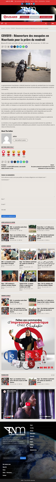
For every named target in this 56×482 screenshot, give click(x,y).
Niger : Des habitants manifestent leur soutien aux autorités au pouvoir (32, 237)
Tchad (31, 425)
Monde (31, 447)
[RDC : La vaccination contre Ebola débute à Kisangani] (9, 254)
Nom (3, 199)
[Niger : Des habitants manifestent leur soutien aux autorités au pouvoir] (28, 254)
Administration (33, 450)
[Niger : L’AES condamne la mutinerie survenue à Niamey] (9, 276)
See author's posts (20, 140)
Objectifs (27, 1)
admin (4, 43)
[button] (2, 23)
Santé (31, 439)
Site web (3, 209)
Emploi (31, 441)
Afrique (31, 431)
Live (53, 23)
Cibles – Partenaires (40, 1)
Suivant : (43, 166)
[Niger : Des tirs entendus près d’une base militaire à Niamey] (46, 276)
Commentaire (5, 180)
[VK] (29, 4)
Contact (48, 1)
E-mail (3, 204)
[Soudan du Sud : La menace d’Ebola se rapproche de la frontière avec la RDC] (28, 276)
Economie (32, 436)
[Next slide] (54, 375)
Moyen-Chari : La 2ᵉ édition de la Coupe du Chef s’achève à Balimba (32, 228)
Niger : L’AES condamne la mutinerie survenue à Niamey (8, 284)
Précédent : (13, 166)
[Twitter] (24, 4)
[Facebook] (22, 4)
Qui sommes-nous (19, 1)
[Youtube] (31, 4)
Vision (32, 1)
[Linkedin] (27, 4)
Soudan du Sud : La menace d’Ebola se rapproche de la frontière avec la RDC (26, 285)
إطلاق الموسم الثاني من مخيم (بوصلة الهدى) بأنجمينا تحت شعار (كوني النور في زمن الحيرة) (46, 263)
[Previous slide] (52, 375)
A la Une (32, 428)
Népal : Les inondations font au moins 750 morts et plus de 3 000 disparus (5, 237)
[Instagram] (34, 4)
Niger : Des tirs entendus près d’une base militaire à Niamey (45, 284)
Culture (31, 444)
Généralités (32, 433)
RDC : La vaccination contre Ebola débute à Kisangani (5, 228)
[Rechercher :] (11, 458)
